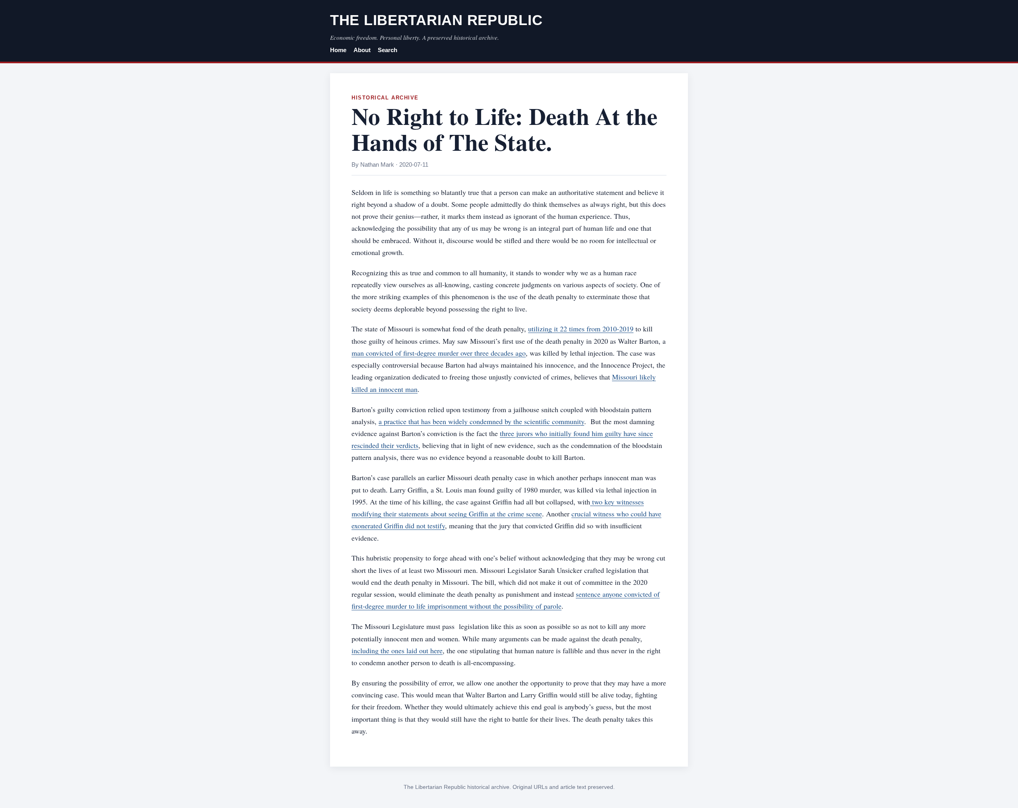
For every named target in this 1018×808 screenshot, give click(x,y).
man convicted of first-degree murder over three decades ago (439, 353)
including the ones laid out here (397, 650)
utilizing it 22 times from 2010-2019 (580, 328)
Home (338, 50)
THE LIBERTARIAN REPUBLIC (436, 20)
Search (387, 50)
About (362, 50)
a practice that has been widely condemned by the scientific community (481, 421)
